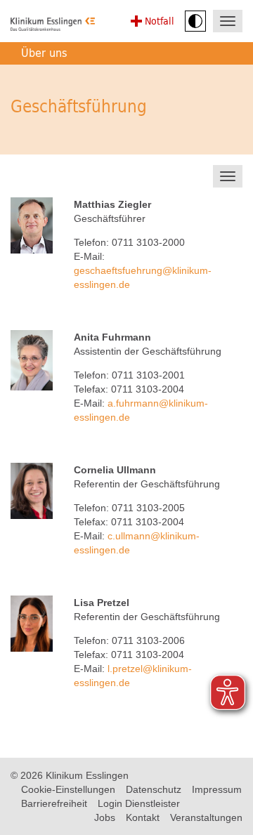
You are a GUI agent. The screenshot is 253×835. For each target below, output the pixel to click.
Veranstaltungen (206, 817)
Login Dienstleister (139, 803)
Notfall (159, 20)
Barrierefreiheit (54, 803)
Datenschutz (153, 789)
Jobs (104, 817)
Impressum (217, 789)
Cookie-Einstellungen (68, 789)
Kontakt (143, 817)
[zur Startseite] (53, 26)
